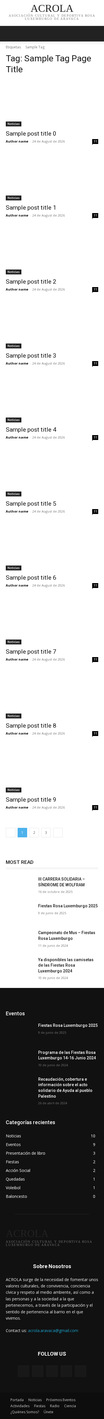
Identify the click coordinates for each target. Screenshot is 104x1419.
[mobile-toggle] (10, 33)
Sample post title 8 (31, 725)
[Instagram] (66, 1371)
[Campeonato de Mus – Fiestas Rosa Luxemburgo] (20, 939)
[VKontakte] (80, 1371)
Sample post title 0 (31, 133)
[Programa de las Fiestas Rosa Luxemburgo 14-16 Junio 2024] (20, 1059)
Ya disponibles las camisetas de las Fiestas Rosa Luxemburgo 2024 (66, 965)
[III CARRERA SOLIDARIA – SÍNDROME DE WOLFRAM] (20, 886)
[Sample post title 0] (52, 103)
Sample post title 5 (31, 503)
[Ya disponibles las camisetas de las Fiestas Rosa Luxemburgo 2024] (20, 966)
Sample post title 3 (31, 355)
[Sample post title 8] (52, 695)
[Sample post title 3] (52, 325)
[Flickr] (51, 1371)
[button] (96, 33)
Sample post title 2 (31, 281)
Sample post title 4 (31, 429)
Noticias (14, 124)
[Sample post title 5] (52, 473)
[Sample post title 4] (52, 399)
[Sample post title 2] (52, 251)
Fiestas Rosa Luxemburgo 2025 (68, 906)
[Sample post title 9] (52, 769)
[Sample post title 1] (52, 177)
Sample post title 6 (31, 577)
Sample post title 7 (31, 651)
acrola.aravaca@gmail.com (53, 1330)
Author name (17, 141)
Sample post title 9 (31, 799)
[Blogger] (23, 1371)
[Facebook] (37, 1371)
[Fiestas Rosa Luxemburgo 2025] (20, 913)
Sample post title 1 (31, 207)
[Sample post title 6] (52, 547)
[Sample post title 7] (52, 621)
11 (95, 141)
